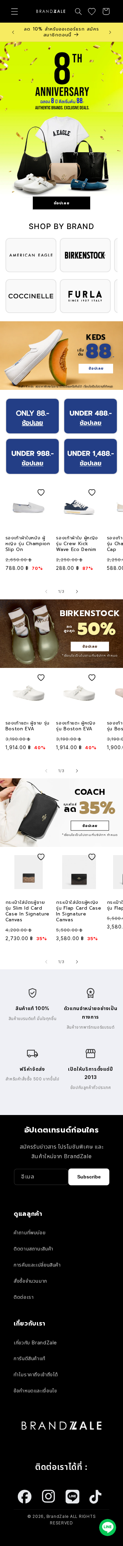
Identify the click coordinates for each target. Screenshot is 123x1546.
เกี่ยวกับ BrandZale (35, 1343)
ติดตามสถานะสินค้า (33, 1249)
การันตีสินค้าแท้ (29, 1358)
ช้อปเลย (62, 203)
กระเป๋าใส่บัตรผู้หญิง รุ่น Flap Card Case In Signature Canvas (78, 911)
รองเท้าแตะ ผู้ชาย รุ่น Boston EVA (27, 726)
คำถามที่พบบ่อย (29, 1233)
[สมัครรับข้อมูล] (88, 1177)
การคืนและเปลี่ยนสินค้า (37, 1265)
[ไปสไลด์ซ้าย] (46, 591)
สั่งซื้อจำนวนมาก (30, 1281)
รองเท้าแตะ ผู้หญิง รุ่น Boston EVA (75, 726)
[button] (14, 11)
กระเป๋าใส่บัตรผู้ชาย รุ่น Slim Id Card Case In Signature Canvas (27, 911)
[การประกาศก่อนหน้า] (12, 32)
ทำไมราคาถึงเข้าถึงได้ (36, 1374)
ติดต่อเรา (23, 1297)
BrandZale (57, 1516)
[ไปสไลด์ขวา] (76, 591)
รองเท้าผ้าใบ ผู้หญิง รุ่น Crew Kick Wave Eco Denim (77, 544)
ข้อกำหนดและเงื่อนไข (35, 1391)
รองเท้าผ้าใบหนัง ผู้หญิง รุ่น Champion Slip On (27, 544)
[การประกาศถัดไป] (110, 32)
